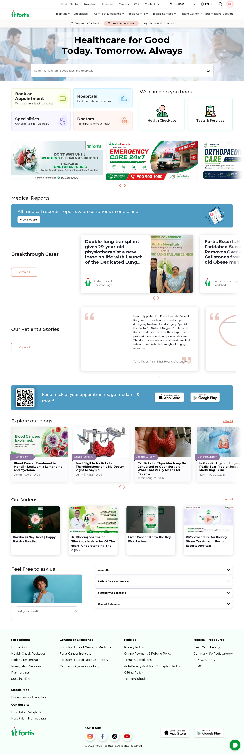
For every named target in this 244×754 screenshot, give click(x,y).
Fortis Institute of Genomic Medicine (85, 647)
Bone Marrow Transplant (29, 697)
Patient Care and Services (114, 581)
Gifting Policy (133, 672)
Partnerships (20, 672)
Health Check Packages (28, 653)
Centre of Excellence (107, 13)
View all (24, 272)
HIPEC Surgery (204, 660)
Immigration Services (26, 666)
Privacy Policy (134, 647)
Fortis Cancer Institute (75, 653)
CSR (137, 4)
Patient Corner (189, 13)
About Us (103, 570)
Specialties (81, 13)
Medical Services (162, 13)
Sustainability (20, 678)
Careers (124, 4)
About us (107, 4)
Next (124, 185)
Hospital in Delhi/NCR (26, 712)
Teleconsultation (136, 678)
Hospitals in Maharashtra (28, 718)
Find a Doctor (70, 4)
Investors (90, 4)
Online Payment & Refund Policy (147, 653)
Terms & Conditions (137, 660)
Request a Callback (87, 23)
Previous (120, 185)
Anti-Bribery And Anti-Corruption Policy (152, 666)
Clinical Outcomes (109, 604)
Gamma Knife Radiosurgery (213, 653)
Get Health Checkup (162, 23)
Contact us (152, 4)
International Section (219, 13)
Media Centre (136, 13)
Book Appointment (124, 23)
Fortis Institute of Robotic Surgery (84, 660)
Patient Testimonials (25, 660)
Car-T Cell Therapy (206, 647)
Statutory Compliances (112, 592)
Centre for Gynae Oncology (79, 666)
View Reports (29, 219)
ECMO (198, 666)
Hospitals (61, 13)
